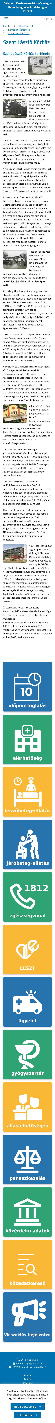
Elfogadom (25, 1415)
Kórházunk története (19, 30)
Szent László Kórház (18, 33)
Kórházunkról (26, 26)
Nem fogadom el (25, 1406)
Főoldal (6, 26)
